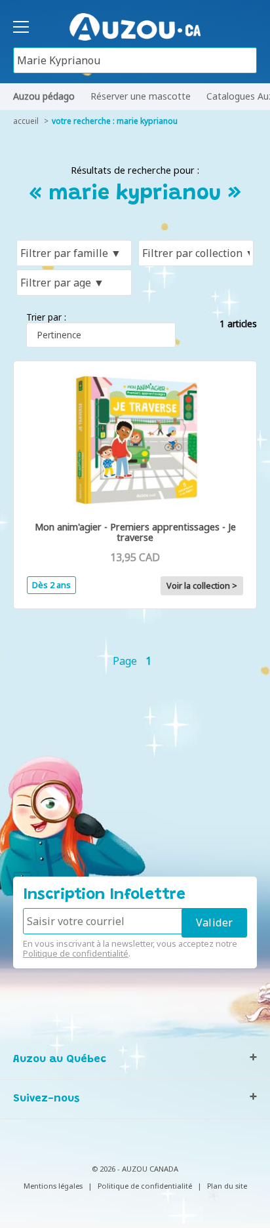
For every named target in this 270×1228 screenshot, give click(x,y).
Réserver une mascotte (140, 96)
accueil (26, 121)
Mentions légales (53, 1186)
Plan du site (227, 1186)
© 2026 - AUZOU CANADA (135, 1169)
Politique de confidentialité (75, 953)
